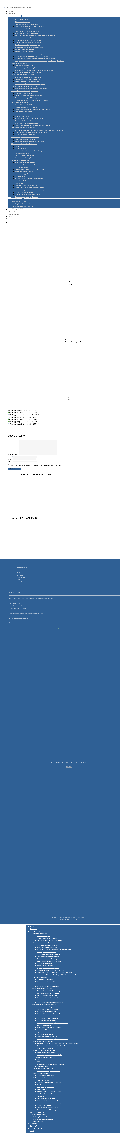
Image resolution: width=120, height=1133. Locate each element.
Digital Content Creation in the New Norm (48, 993)
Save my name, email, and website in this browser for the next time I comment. (36, 465)
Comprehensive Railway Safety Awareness (48, 1071)
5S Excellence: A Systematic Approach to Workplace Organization (54, 972)
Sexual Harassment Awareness (45, 1048)
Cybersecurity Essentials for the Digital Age (49, 991)
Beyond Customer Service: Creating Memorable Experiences (53, 984)
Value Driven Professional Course (46, 1094)
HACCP (39, 1059)
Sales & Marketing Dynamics (40, 1073)
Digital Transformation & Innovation (43, 988)
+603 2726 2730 (18, 604)
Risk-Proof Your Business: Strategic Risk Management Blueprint (54, 949)
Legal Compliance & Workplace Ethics (43, 1041)
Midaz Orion (74, 919)
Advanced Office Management (45, 965)
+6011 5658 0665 (21, 608)
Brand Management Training (44, 1084)
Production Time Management (45, 963)
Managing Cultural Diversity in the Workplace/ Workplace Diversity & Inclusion (58, 975)
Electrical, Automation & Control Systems (44, 1000)
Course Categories (37, 931)
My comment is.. (13, 455)
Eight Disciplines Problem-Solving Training (48, 968)
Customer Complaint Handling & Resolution (48, 981)
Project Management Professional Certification (49, 1055)
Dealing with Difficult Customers (45, 979)
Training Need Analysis (39, 1114)
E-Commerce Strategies (43, 936)
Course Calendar (36, 1128)
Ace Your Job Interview (43, 1080)
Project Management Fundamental (46, 1052)
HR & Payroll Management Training (46, 1020)
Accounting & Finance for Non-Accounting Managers (51, 1014)
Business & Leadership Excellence (42, 943)
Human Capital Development (41, 1016)
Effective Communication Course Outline (48, 1107)
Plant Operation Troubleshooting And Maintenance (50, 1002)
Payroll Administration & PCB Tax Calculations (49, 1027)
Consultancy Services (37, 1112)
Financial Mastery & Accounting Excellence (44, 1004)
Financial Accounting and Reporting (46, 1011)
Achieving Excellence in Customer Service (48, 986)
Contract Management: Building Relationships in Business (52, 1023)
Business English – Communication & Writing (49, 1091)
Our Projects (34, 1124)
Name (10, 457)
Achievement (21, 577)
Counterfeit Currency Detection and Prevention (49, 940)
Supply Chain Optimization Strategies (47, 947)
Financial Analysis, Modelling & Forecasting (48, 1009)
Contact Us (20, 582)
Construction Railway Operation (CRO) (43, 1068)
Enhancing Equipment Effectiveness (46, 952)
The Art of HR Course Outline (45, 1034)
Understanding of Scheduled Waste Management (50, 1064)
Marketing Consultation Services (42, 1117)
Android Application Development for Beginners (50, 998)
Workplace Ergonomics (43, 1066)
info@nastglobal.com (20, 614)
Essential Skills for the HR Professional (47, 1018)
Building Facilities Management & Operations (49, 961)
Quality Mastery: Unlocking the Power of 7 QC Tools (51, 970)
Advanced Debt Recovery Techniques (47, 938)
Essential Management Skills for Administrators (49, 954)
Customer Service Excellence (44, 1105)
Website (10, 461)
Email (10, 459)
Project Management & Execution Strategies (45, 1050)
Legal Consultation (38, 1121)
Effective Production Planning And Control (48, 956)
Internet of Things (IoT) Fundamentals (47, 995)
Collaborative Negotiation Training (46, 1098)
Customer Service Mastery (40, 977)
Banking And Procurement (40, 933)
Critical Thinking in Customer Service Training (49, 1103)
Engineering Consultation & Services (43, 1119)
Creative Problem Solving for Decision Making (49, 1100)
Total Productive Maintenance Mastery (47, 945)
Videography (40, 1096)
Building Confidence (42, 1089)
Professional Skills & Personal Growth (43, 1078)
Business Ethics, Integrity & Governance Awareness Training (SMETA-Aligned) (57, 1043)
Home (19, 573)
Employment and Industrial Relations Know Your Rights (51, 1046)
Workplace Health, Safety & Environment (44, 1057)
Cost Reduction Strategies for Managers (48, 959)
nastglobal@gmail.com (35, 614)
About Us (20, 575)
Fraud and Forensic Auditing (44, 1007)
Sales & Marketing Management (45, 1075)
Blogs (18, 580)
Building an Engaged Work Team (45, 1087)
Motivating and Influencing (44, 1025)
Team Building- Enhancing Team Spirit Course (49, 1082)
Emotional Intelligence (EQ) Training (46, 1110)
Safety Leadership (42, 1062)
